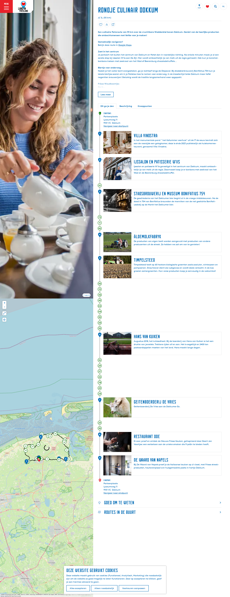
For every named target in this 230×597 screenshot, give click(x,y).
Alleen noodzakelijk (104, 588)
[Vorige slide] (3, 149)
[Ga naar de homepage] (23, 6)
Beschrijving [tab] (126, 106)
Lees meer (106, 94)
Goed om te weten (119, 502)
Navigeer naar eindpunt (116, 493)
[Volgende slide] (90, 149)
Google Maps (124, 45)
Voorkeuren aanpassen (133, 588)
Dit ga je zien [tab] (107, 106)
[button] (39, 460)
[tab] (87, 295)
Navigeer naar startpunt (116, 126)
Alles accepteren (78, 588)
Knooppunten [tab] (145, 106)
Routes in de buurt (120, 512)
